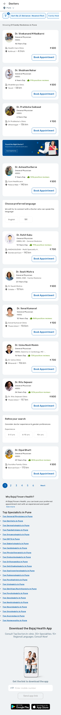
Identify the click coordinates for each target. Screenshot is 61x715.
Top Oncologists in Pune (14, 611)
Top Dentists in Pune (13, 521)
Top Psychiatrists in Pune (15, 580)
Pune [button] (9, 8)
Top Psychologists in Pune (15, 593)
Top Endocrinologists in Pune (17, 557)
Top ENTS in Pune (11, 539)
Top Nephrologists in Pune (15, 602)
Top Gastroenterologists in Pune (19, 571)
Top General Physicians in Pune (18, 516)
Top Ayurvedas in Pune (14, 616)
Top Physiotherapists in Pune (17, 553)
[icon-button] (5, 4)
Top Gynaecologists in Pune (16, 534)
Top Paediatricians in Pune (15, 530)
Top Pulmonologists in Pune (16, 575)
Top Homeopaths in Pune (15, 620)
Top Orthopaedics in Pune (15, 562)
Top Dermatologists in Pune (16, 525)
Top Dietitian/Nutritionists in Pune (20, 589)
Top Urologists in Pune (13, 584)
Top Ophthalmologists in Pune (17, 566)
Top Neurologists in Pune (15, 607)
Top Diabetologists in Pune (16, 543)
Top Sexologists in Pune (14, 598)
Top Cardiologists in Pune (15, 548)
